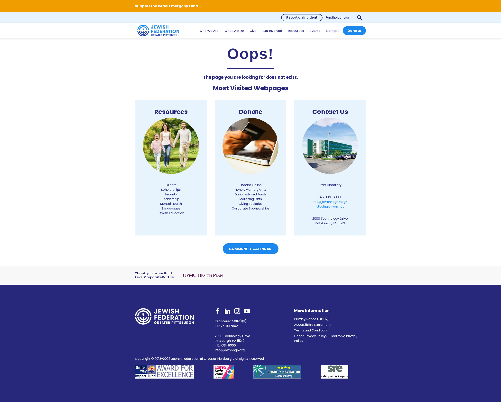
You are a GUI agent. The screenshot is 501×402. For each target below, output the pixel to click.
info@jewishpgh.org (230, 350)
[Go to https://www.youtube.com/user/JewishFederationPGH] (247, 311)
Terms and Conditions (311, 330)
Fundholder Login (338, 17)
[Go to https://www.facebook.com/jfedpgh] (218, 311)
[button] (360, 18)
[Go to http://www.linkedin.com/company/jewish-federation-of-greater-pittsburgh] (227, 311)
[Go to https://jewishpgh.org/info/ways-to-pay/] (251, 160)
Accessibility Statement (312, 324)
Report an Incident (301, 17)
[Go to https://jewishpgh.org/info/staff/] (330, 167)
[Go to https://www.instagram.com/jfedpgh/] (237, 311)
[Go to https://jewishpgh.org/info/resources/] (171, 162)
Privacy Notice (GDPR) (311, 319)
